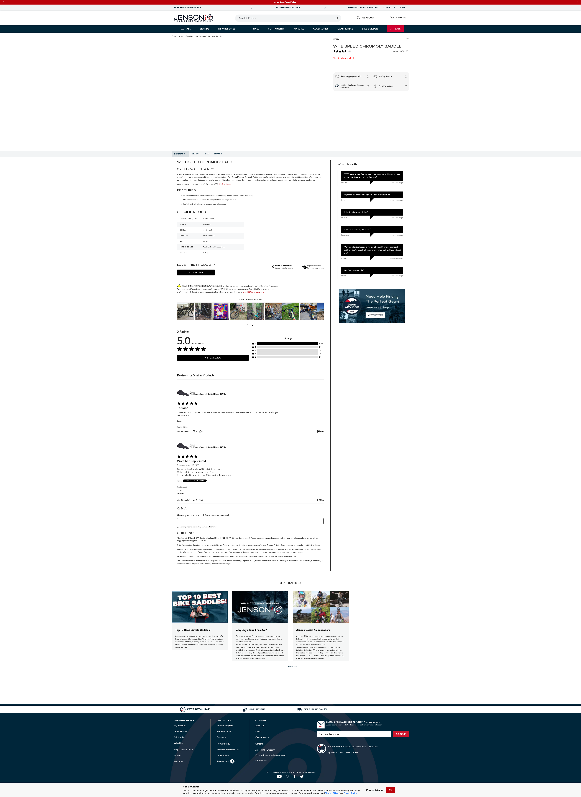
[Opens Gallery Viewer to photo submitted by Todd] (185, 311)
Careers (259, 744)
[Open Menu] (226, 18)
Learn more (213, 527)
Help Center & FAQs (183, 749)
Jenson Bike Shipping (265, 750)
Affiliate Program (225, 725)
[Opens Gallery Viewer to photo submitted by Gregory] (290, 311)
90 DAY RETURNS (288, 8)
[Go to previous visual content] (247, 324)
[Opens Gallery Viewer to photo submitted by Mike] (273, 311)
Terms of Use (331, 793)
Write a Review (213, 358)
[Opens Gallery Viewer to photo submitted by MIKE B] (203, 311)
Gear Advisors (262, 737)
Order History (180, 731)
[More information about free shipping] (368, 76)
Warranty (178, 761)
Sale (398, 29)
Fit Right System (225, 184)
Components (276, 29)
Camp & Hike (345, 29)
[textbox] (250, 521)
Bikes (256, 29)
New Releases (226, 29)
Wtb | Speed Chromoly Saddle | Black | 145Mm (208, 394)
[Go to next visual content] (252, 324)
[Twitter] (302, 777)
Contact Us (389, 7)
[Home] (193, 18)
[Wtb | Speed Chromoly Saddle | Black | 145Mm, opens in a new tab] (182, 393)
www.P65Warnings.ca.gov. (253, 292)
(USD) (403, 7)
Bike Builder (370, 29)
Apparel (299, 29)
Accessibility (223, 761)
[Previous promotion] (251, 7)
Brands (204, 29)
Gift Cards (179, 737)
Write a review (196, 272)
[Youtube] (280, 777)
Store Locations (224, 731)
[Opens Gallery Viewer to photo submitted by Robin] (308, 311)
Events (258, 731)
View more (291, 666)
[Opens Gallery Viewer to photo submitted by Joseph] (238, 311)
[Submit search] (337, 18)
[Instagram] (288, 777)
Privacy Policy (350, 793)
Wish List (178, 743)
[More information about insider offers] (368, 86)
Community (222, 737)
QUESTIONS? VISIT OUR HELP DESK (363, 7)
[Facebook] (295, 777)
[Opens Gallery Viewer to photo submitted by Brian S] (255, 311)
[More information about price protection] (406, 86)
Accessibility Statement (227, 749)
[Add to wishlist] (407, 40)
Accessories (320, 29)
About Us (259, 725)
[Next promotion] (325, 7)
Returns (177, 755)
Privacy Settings (374, 790)
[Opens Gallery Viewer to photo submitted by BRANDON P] (220, 311)
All (189, 29)
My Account (179, 725)
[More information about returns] (406, 76)
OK (390, 790)
